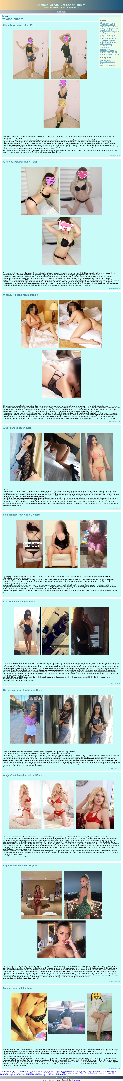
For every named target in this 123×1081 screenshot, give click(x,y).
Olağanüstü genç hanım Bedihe (20, 294)
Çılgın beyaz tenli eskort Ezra (19, 25)
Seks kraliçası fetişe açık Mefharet (21, 514)
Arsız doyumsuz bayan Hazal (19, 601)
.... (60, 152)
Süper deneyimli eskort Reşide (20, 865)
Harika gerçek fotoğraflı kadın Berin (22, 690)
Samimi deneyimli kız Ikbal (17, 988)
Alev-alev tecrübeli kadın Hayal (20, 161)
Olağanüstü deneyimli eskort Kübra (22, 775)
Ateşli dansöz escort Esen (17, 428)
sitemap (77, 1080)
